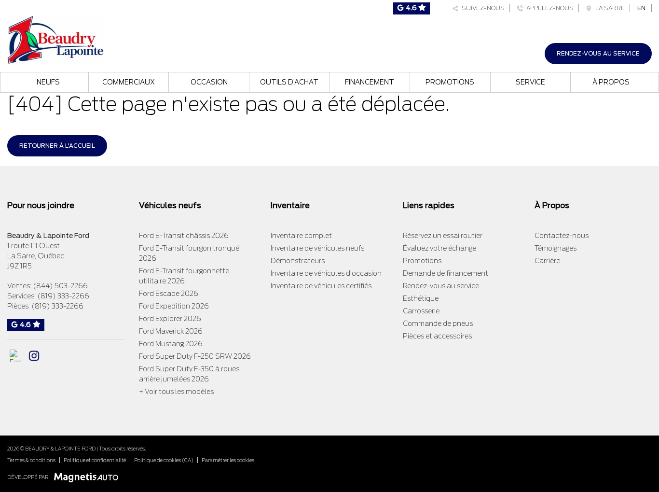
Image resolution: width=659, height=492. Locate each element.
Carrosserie (421, 311)
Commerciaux (128, 82)
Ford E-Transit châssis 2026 (184, 235)
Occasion (209, 82)
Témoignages (556, 248)
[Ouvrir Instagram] (34, 356)
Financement (369, 82)
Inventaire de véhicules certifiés (321, 286)
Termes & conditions (31, 460)
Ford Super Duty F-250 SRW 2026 (195, 356)
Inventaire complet (301, 235)
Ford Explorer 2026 (170, 319)
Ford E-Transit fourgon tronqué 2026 (189, 253)
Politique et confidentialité (95, 460)
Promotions (450, 82)
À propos (611, 82)
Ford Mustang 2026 (171, 344)
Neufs (48, 82)
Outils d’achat (289, 82)
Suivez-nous (482, 8)
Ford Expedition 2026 (174, 306)
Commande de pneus (438, 323)
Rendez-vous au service (598, 53)
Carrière (547, 261)
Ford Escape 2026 (168, 293)
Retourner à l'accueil (57, 145)
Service (530, 82)
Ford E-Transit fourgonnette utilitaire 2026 (184, 276)
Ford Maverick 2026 (171, 331)
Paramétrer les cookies (228, 460)
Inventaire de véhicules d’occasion (326, 273)
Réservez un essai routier (442, 235)
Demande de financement (445, 273)
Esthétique (421, 298)
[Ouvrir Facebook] (16, 356)
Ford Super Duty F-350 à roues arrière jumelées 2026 (189, 374)
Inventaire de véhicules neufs (317, 248)
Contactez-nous (562, 235)
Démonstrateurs (298, 261)
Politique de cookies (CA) (163, 460)
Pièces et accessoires (437, 336)
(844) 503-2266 (60, 286)
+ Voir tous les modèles (176, 391)
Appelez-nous (548, 8)
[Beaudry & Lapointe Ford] (55, 38)
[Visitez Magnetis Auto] (88, 476)
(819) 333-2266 (63, 296)
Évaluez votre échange (439, 248)
